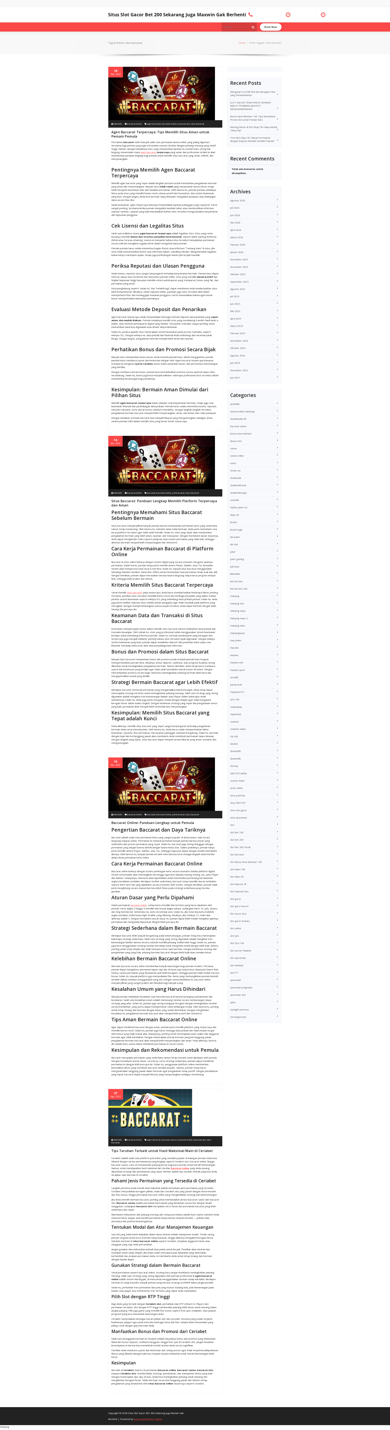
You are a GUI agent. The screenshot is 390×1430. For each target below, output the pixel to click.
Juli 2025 (234, 296)
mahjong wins (237, 625)
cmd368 (234, 500)
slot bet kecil (237, 854)
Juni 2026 (235, 215)
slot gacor (235, 898)
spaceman (235, 979)
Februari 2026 (237, 244)
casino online (237, 455)
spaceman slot (238, 994)
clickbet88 (235, 477)
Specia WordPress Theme (148, 1419)
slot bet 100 (236, 832)
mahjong (234, 595)
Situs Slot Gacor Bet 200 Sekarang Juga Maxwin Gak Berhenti (177, 14)
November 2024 (239, 340)
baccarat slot (183, 123)
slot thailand (236, 965)
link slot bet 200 (238, 588)
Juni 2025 (235, 303)
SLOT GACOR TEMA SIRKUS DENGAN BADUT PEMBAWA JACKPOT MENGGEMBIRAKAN (250, 106)
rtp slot (234, 736)
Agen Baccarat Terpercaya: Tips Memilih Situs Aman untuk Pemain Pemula (160, 134)
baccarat (151, 493)
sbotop (234, 765)
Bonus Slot (236, 441)
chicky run (235, 470)
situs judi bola (237, 795)
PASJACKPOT (237, 692)
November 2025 (239, 266)
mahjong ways (238, 610)
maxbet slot (236, 662)
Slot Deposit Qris (239, 891)
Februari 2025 (237, 333)
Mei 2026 (235, 222)
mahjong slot (237, 603)
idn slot (234, 544)
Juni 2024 (235, 362)
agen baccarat (154, 123)
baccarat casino (169, 1139)
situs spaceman (238, 817)
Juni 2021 (235, 377)
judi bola (234, 566)
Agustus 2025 (237, 289)
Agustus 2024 (237, 355)
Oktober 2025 (237, 274)
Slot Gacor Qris (238, 913)
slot (232, 824)
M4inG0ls (117, 123)
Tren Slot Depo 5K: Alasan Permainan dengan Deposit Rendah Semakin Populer (252, 139)
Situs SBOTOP (238, 802)
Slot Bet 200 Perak (240, 847)
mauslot (234, 647)
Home (242, 42)
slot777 (234, 972)
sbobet (234, 743)
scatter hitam (237, 780)
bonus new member (241, 433)
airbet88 (234, 403)
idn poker (235, 536)
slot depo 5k (237, 876)
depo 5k (234, 514)
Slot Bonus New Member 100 (246, 861)
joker (233, 551)
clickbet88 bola (238, 485)
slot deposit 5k (238, 884)
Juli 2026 (234, 207)
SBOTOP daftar (238, 773)
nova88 (234, 677)
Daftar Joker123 (238, 507)
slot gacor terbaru (240, 920)
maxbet (234, 655)
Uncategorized (238, 1016)
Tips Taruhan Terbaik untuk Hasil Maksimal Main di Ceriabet (162, 1150)
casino (233, 448)
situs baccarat (197, 123)
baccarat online (134, 123)
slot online (235, 928)
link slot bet (236, 581)
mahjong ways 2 (239, 618)
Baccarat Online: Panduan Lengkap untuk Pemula (152, 822)
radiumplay (236, 706)
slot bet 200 (236, 839)
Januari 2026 (236, 252)
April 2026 (235, 229)
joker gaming (237, 559)
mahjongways (237, 633)
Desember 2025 (239, 259)
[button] (253, 27)
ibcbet (233, 522)
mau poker (236, 640)
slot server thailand (240, 950)
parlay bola (236, 684)
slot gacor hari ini (239, 906)
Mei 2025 (235, 311)
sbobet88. (235, 758)
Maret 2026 (236, 237)
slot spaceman (238, 957)
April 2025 (235, 318)
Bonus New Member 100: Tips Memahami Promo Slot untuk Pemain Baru (252, 118)
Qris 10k (234, 699)
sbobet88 (235, 751)
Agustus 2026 (237, 200)
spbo (233, 1002)
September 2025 (239, 281)
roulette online (238, 728)
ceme (233, 463)
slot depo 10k (237, 869)
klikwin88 (235, 573)
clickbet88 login (238, 492)
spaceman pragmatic (241, 987)
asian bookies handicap (242, 411)
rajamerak (235, 714)
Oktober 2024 (237, 348)
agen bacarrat (154, 1139)
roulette (234, 721)
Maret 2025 (236, 325)
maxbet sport (237, 669)
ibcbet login (236, 529)
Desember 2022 (239, 370)
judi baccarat (178, 493)
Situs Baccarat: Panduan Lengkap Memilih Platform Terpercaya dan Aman (164, 503)
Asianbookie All (238, 418)
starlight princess (239, 1009)
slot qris (234, 935)
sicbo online (236, 787)
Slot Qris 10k (237, 943)
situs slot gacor (238, 810)
